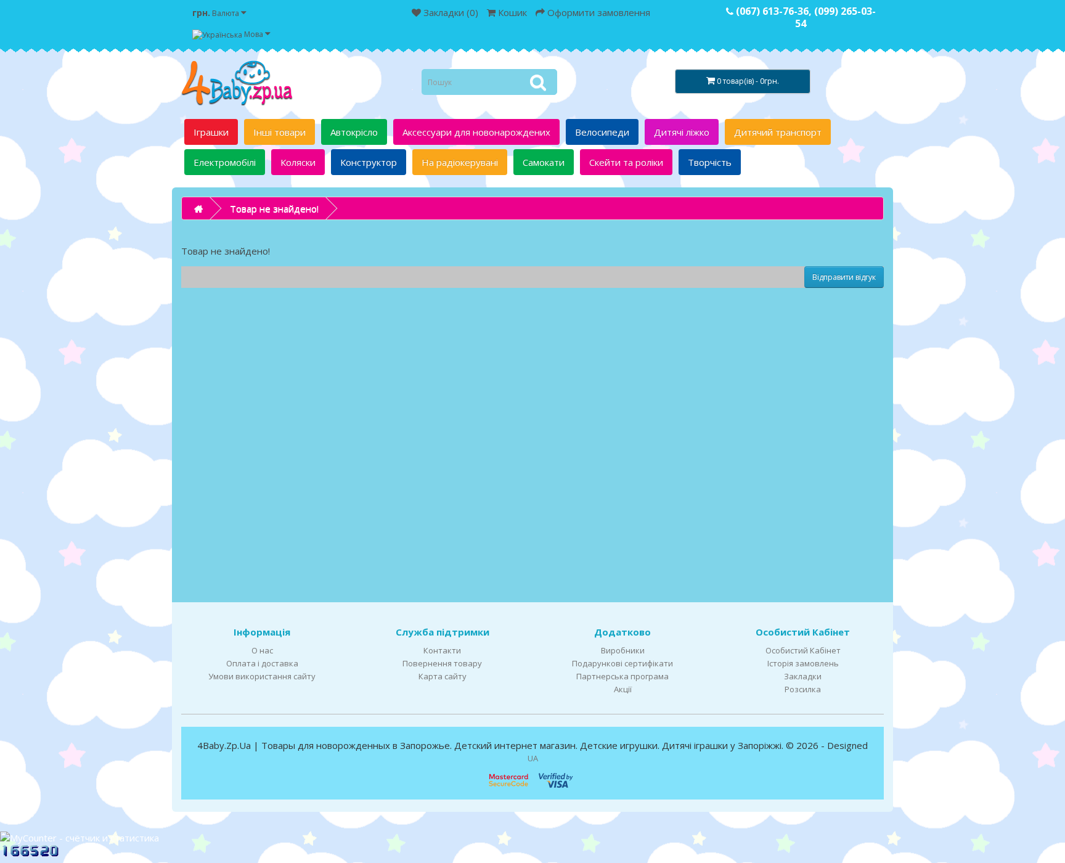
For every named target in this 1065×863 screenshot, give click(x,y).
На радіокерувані (460, 162)
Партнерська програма (622, 676)
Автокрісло (354, 132)
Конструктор (368, 162)
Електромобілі (225, 162)
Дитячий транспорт (778, 132)
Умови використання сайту (262, 676)
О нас (262, 650)
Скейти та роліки (626, 162)
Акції (623, 689)
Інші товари (279, 132)
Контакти (442, 650)
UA (533, 758)
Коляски (298, 162)
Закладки (803, 676)
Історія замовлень (803, 663)
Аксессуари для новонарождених (476, 132)
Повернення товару (442, 663)
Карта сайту (442, 676)
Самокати (544, 162)
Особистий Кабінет (803, 650)
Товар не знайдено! (274, 208)
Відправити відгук (844, 277)
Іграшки (211, 132)
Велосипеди (602, 132)
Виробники (623, 650)
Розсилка (803, 689)
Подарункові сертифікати (622, 663)
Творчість (710, 162)
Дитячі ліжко (681, 132)
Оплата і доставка (262, 663)
